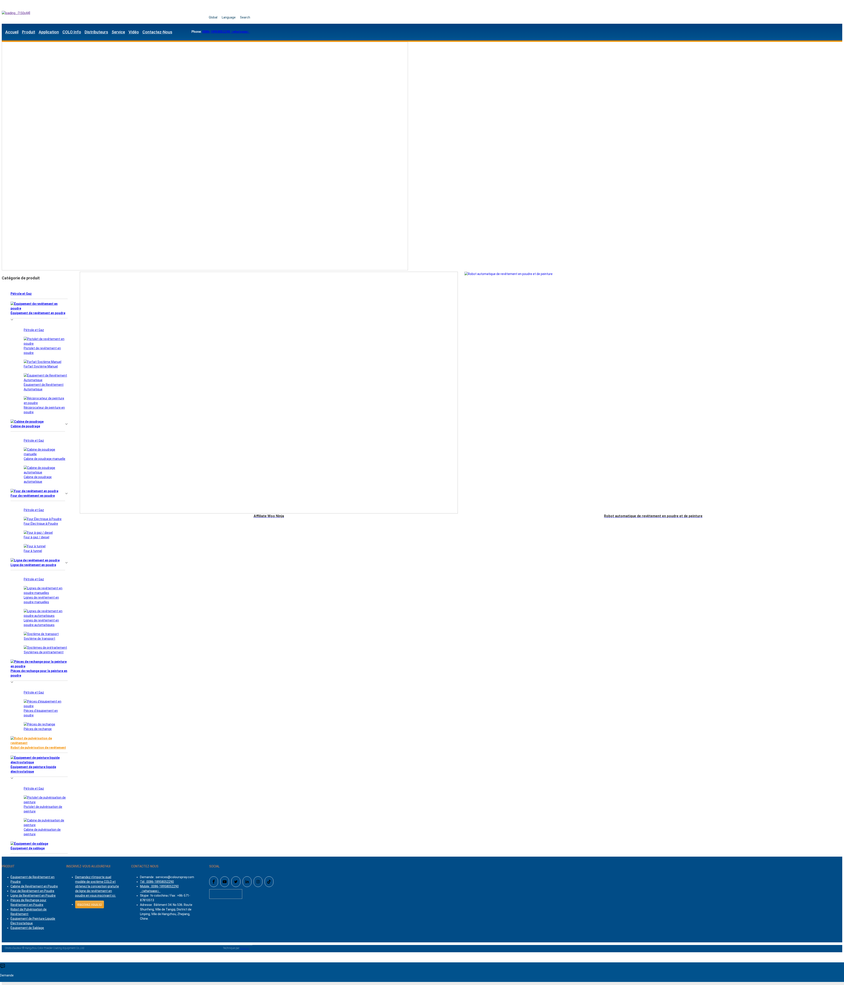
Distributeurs (96, 32)
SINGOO (244, 948)
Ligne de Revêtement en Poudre (33, 895)
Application (49, 32)
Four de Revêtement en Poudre (32, 891)
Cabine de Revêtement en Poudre (34, 886)
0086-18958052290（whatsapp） (226, 31)
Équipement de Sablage (27, 928)
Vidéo (134, 32)
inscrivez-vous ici (89, 904)
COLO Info (71, 32)
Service (118, 32)
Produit (28, 32)
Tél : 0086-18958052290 (157, 881)
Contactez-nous (157, 32)
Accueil (11, 32)
